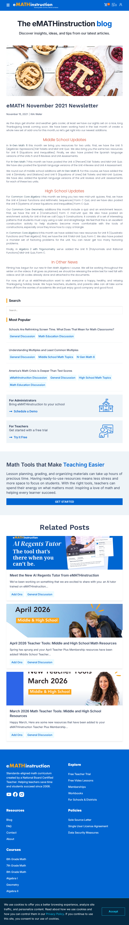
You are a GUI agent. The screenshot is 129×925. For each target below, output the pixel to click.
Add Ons (17, 594)
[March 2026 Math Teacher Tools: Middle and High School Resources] (64, 688)
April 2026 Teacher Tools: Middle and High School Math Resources (63, 643)
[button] (8, 5)
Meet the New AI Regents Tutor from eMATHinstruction (54, 575)
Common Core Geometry (28, 209)
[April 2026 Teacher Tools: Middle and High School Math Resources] (64, 621)
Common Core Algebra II (24, 233)
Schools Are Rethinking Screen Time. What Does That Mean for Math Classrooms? (61, 329)
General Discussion (22, 336)
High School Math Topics (95, 377)
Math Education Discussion (56, 336)
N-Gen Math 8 (70, 171)
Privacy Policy (55, 914)
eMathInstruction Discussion (28, 377)
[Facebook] (15, 794)
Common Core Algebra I (26, 196)
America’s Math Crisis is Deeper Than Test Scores (40, 370)
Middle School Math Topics (55, 357)
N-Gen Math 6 (19, 145)
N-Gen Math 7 (19, 161)
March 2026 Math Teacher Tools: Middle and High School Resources (55, 713)
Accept (113, 911)
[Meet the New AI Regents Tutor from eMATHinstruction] (64, 553)
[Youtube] (8, 794)
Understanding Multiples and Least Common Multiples (43, 350)
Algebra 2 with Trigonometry (38, 249)
